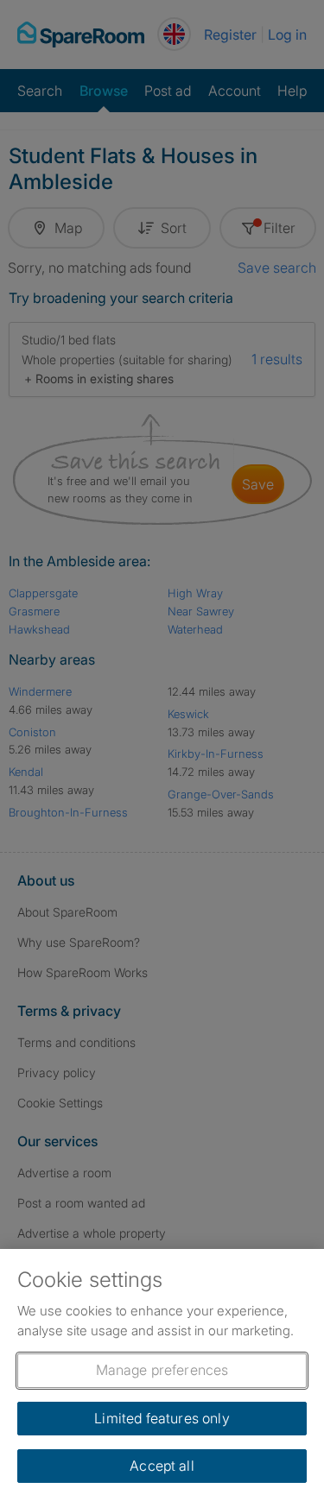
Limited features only (161, 1418)
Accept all (162, 1465)
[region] (162, 1375)
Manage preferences (162, 1369)
